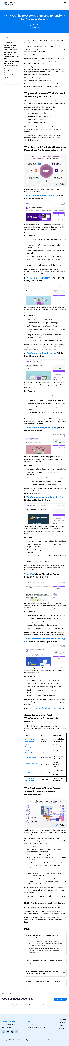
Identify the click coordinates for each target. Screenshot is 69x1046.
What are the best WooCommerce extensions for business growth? (43, 937)
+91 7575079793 (7, 1027)
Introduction (8, 42)
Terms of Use (57, 1040)
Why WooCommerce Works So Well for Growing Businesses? (10, 47)
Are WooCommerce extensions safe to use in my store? (43, 983)
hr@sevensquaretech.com (36, 1027)
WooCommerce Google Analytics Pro (44, 497)
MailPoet (31, 574)
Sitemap (64, 1040)
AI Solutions (62, 1019)
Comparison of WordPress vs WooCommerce (48, 708)
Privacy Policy (47, 1040)
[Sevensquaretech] (9, 3)
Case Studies (63, 1022)
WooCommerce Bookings (39, 278)
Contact (61, 1028)
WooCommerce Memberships (41, 353)
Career (61, 1025)
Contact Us (57, 896)
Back (6, 37)
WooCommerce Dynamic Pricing (42, 428)
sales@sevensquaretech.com (37, 1025)
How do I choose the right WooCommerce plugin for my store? (44, 962)
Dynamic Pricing (30, 757)
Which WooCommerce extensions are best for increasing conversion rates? (42, 972)
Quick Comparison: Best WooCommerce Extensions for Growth (11, 63)
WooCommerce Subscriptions (41, 195)
